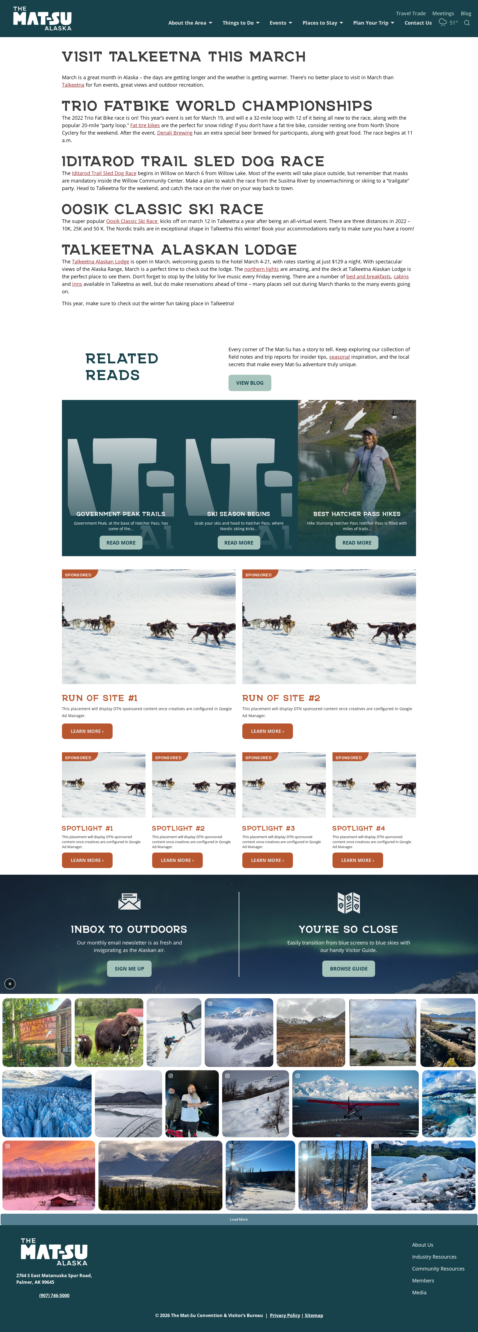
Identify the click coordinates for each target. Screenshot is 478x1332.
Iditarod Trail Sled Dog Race (104, 173)
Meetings (443, 13)
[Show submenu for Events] (290, 22)
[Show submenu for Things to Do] (257, 22)
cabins (401, 276)
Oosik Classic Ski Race (132, 221)
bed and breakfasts (368, 276)
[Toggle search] (467, 22)
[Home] (42, 18)
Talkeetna (73, 84)
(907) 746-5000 (54, 1295)
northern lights (261, 269)
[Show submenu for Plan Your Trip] (392, 22)
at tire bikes (146, 125)
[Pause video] (9, 983)
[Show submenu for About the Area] (210, 22)
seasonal (339, 356)
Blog (466, 13)
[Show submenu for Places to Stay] (341, 22)
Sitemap (314, 1315)
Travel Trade (411, 13)
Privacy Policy (285, 1315)
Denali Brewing (175, 132)
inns (77, 284)
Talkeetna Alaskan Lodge (100, 261)
